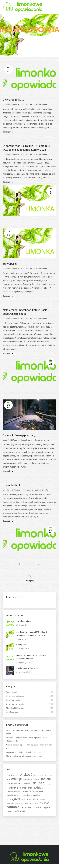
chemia (40, 775)
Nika (8, 745)
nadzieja (38, 787)
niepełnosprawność (13, 791)
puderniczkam (12, 752)
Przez (26, 104)
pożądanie (11, 795)
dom (51, 775)
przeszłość (26, 795)
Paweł (41, 791)
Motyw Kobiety (12, 756)
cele (35, 775)
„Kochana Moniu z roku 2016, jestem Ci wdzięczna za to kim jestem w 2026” (31, 633)
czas (46, 775)
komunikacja (12, 784)
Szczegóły (7, 132)
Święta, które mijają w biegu (19, 435)
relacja (29, 799)
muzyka (49, 784)
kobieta (45, 778)
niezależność (27, 791)
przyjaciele (35, 795)
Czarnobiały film (12, 485)
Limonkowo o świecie (11, 104)
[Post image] (10, 623)
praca (19, 795)
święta (16, 811)
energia (26, 779)
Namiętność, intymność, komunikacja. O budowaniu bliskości (32, 657)
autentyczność (13, 775)
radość (23, 799)
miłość (39, 783)
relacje (35, 799)
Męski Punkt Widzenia (11, 440)
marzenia (28, 784)
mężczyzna (14, 787)
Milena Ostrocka (12, 730)
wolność (44, 803)
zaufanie (13, 807)
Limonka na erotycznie (11, 490)
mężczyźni (27, 788)
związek (45, 807)
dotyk (8, 779)
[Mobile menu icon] (54, 6)
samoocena (10, 803)
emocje (16, 779)
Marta (20, 784)
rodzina (42, 799)
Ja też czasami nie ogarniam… (31, 752)
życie (22, 811)
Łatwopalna (10, 263)
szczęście (23, 803)
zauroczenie (26, 807)
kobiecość (35, 779)
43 (44, 564)
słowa (31, 803)
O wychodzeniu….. (13, 99)
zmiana (36, 807)
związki (9, 811)
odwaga (35, 791)
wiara (36, 803)
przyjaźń (13, 798)
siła (16, 803)
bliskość (26, 774)
